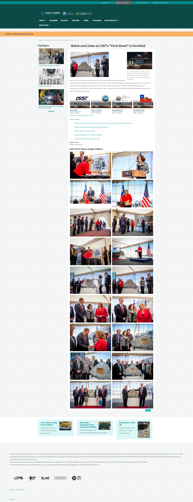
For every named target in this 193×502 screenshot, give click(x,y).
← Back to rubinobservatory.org (18, 34)
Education (44, 25)
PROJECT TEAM (141, 3)
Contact (12, 490)
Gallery (64, 20)
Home (41, 40)
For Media (97, 20)
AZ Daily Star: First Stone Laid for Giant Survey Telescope (91, 127)
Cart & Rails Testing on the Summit (49, 424)
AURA (119, 457)
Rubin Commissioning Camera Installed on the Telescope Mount (51, 107)
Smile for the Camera (44, 86)
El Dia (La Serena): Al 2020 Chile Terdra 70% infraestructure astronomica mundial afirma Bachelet (103, 123)
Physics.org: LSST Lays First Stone (84, 131)
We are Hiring (20, 490)
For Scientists (111, 20)
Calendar (53, 20)
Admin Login (12, 499)
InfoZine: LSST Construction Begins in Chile (87, 139)
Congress (63, 462)
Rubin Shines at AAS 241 (127, 424)
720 (75, 113)
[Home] (67, 17)
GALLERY (105, 3)
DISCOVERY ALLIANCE (159, 3)
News (86, 20)
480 (78, 113)
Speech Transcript (75, 111)
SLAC (34, 459)
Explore (76, 20)
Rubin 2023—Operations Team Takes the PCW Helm (88, 425)
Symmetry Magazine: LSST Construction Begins (88, 135)
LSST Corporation (172, 454)
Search (148, 410)
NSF (31, 462)
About (42, 20)
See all (51, 111)
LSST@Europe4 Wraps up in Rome (49, 66)
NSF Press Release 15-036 (85, 115)
